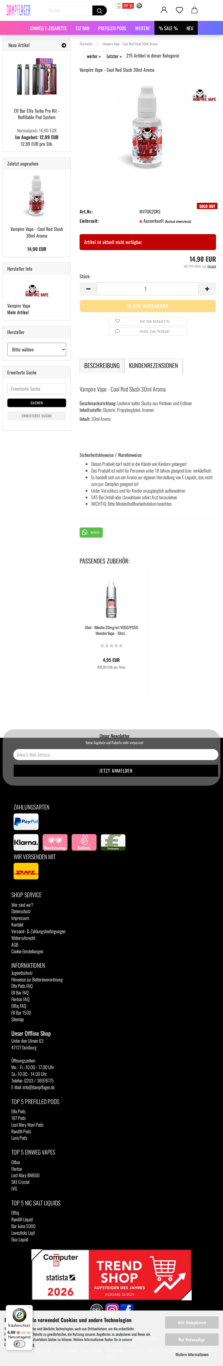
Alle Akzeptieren (192, 1322)
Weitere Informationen (191, 1354)
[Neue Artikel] (64, 45)
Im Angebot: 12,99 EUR (37, 134)
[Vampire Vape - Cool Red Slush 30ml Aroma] (147, 126)
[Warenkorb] (194, 10)
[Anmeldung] (164, 10)
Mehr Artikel (18, 312)
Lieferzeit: (89, 221)
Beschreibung (102, 365)
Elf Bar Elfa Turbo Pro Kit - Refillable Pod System (37, 114)
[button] (91, 532)
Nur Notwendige (192, 1339)
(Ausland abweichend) (178, 221)
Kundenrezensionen (153, 365)
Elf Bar (82, 28)
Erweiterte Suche (37, 415)
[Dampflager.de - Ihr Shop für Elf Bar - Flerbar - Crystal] (21, 10)
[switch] (19, 1343)
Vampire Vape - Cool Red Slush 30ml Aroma (36, 232)
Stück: (85, 276)
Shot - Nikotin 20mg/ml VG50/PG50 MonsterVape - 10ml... (111, 630)
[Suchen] (99, 10)
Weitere (142, 28)
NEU (189, 28)
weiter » (94, 56)
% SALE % (168, 28)
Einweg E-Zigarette (48, 28)
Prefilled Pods (112, 28)
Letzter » (114, 56)
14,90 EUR (36, 248)
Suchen (36, 402)
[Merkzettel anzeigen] (179, 10)
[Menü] (29, 1308)
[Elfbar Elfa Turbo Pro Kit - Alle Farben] (37, 77)
